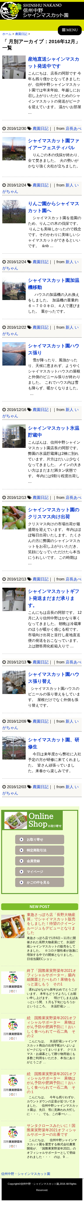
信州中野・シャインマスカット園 (25, 1174)
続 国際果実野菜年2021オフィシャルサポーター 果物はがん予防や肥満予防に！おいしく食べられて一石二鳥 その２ (51, 1027)
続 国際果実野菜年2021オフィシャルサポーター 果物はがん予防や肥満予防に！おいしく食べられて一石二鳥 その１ (51, 1083)
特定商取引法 (36, 850)
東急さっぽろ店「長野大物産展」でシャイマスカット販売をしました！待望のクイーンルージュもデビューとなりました (51, 924)
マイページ (35, 872)
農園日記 (41, 128)
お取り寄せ (35, 839)
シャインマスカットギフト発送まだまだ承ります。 (53, 598)
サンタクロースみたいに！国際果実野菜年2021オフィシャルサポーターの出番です (51, 1130)
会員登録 (33, 861)
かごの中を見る (38, 882)
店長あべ (73, 128)
